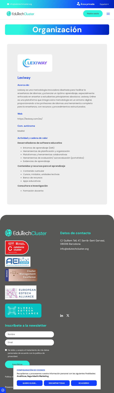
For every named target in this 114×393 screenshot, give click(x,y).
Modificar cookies (3, 390)
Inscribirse (17, 364)
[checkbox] (6, 350)
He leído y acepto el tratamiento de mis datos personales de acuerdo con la (28, 353)
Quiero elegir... (30, 383)
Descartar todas (57, 383)
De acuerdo (84, 383)
